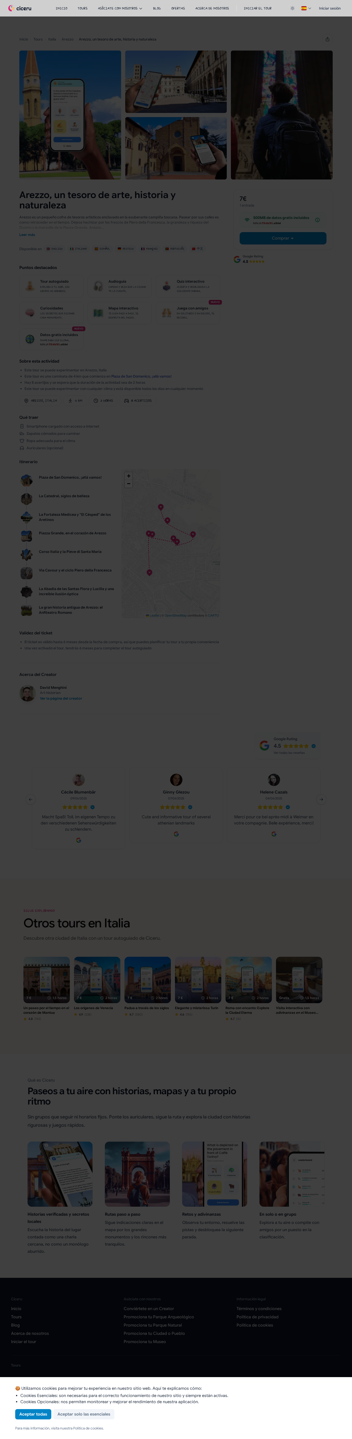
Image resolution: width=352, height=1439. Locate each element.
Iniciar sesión (330, 8)
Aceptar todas (33, 1414)
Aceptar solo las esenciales (83, 1414)
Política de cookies (88, 1428)
